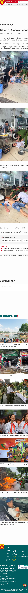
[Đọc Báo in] (16, 1)
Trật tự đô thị (11, 4)
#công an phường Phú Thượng (9, 255)
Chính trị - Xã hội (19, 4)
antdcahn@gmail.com (23, 556)
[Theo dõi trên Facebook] (10, 1)
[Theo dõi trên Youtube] (11, 1)
